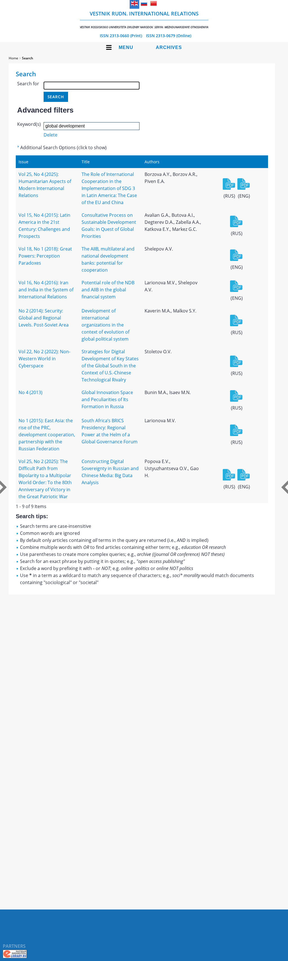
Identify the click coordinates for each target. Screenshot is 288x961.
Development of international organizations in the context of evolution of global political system (105, 325)
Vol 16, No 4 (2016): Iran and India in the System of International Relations (46, 290)
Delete (50, 135)
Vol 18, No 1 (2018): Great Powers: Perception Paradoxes (45, 256)
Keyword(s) (29, 124)
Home (13, 58)
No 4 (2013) (30, 392)
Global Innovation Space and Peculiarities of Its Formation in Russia (107, 399)
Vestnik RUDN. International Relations (144, 19)
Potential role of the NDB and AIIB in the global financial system (108, 290)
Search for (28, 84)
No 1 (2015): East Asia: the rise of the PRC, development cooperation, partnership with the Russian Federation (47, 434)
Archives (169, 47)
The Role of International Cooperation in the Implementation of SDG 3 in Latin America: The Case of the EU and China (109, 188)
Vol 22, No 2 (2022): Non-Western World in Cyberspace (44, 358)
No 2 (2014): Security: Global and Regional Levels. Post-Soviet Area (44, 318)
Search (27, 58)
